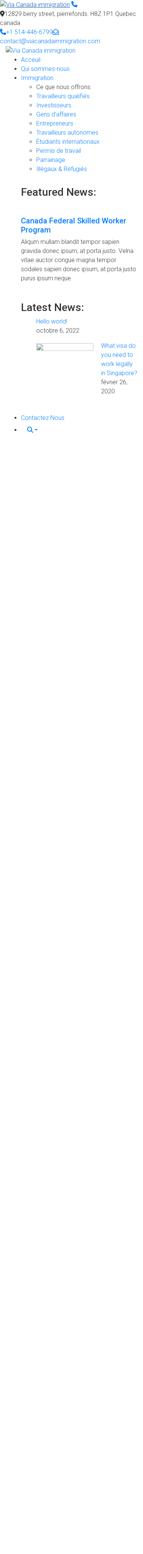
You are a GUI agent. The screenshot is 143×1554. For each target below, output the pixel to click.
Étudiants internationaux (68, 141)
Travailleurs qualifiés (63, 96)
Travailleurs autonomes (67, 132)
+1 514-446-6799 (29, 32)
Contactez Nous (42, 417)
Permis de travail (58, 150)
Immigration (37, 78)
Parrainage (50, 159)
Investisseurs (53, 105)
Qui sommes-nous (45, 68)
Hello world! (51, 321)
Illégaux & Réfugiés (61, 169)
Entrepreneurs (54, 123)
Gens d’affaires (56, 114)
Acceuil (30, 59)
